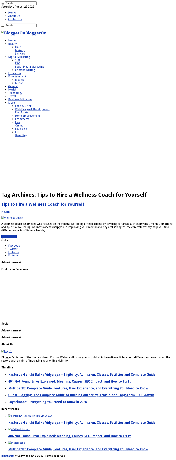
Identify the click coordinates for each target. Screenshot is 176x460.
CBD (17, 132)
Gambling (21, 135)
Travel (12, 96)
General (13, 86)
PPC (17, 63)
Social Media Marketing (29, 66)
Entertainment (17, 76)
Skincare (20, 53)
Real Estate (22, 112)
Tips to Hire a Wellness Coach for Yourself (42, 204)
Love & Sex (21, 128)
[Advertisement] (88, 164)
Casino (19, 125)
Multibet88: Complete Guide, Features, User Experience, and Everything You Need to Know (78, 449)
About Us (14, 16)
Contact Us (15, 19)
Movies (19, 79)
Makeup (20, 50)
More (11, 102)
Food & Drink (23, 106)
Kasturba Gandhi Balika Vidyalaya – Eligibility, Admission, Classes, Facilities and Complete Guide (82, 422)
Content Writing (25, 70)
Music (19, 83)
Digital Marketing (19, 57)
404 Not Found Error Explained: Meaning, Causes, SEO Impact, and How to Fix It (69, 436)
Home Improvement (27, 115)
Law (17, 122)
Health (12, 89)
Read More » (9, 236)
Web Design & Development (32, 109)
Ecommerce (22, 119)
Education (14, 73)
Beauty (12, 43)
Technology (15, 92)
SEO (17, 60)
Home (12, 12)
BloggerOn (7, 455)
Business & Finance (20, 99)
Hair (18, 47)
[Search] (2, 3)
